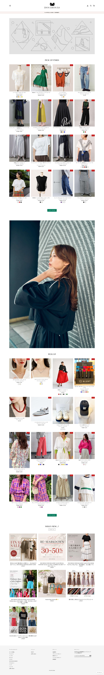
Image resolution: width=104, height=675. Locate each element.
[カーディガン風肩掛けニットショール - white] (81, 167)
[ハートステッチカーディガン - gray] (17, 96)
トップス (11, 655)
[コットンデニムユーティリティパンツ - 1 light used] (62, 202)
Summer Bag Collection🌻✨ (52, 599)
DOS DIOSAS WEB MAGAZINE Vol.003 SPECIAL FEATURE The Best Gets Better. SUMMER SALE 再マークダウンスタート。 (52, 565)
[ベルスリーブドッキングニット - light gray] (84, 507)
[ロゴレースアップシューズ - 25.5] (64, 429)
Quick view (41, 90)
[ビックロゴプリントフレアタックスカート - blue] (64, 132)
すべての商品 (11, 652)
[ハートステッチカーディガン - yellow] (21, 96)
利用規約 (54, 659)
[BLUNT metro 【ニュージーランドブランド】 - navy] (82, 392)
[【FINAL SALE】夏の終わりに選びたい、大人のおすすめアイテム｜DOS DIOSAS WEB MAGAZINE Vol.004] (23, 547)
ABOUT (32, 652)
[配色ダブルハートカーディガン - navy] (65, 464)
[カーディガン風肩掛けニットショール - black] (86, 167)
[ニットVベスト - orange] (63, 96)
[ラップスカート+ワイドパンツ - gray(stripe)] (85, 202)
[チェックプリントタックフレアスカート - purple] (42, 507)
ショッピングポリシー (57, 657)
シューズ (11, 666)
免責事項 (54, 652)
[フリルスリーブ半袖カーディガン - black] (21, 202)
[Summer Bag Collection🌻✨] (52, 583)
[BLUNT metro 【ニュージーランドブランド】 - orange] (87, 392)
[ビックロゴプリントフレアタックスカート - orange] (62, 132)
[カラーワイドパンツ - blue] (40, 464)
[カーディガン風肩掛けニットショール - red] (84, 167)
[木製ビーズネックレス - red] (85, 132)
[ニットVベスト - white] (62, 96)
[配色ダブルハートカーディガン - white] (60, 464)
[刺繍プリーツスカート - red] (58, 394)
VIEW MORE (52, 210)
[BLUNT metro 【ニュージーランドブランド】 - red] (86, 392)
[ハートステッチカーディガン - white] (20, 96)
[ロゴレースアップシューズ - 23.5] (61, 429)
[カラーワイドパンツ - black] (43, 464)
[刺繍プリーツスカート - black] (63, 394)
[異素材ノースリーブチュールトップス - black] (40, 202)
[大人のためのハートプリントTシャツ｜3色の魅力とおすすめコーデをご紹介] (23, 620)
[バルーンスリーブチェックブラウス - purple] (19, 507)
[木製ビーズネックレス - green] (83, 132)
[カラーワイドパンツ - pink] (42, 464)
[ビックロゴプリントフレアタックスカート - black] (61, 132)
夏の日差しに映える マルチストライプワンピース (81, 599)
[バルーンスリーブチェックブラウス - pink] (17, 507)
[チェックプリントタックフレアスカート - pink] (40, 507)
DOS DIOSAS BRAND (13, 661)
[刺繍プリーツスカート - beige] (62, 394)
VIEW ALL (52, 529)
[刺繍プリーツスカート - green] (66, 394)
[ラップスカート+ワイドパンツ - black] (83, 202)
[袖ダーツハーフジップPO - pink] (83, 464)
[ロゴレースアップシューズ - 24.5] (62, 429)
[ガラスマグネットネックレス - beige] (20, 384)
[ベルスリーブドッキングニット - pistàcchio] (86, 507)
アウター (11, 659)
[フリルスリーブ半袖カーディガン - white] (17, 202)
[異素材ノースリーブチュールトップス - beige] (42, 202)
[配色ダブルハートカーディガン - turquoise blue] (66, 464)
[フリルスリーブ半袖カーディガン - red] (19, 202)
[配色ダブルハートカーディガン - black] (58, 464)
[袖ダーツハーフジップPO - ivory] (85, 464)
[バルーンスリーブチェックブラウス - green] (21, 507)
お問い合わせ (11, 668)
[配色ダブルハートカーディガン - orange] (62, 464)
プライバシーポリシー (57, 653)
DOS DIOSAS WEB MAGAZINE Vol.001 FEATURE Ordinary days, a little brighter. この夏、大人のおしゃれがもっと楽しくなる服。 (23, 601)
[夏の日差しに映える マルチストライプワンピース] (81, 583)
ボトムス (11, 657)
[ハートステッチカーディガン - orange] (18, 96)
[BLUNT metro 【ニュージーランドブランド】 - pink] (84, 392)
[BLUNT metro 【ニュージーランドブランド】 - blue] (81, 392)
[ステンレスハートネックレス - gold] (40, 383)
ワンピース (11, 653)
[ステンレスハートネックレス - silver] (42, 383)
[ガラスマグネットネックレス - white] (18, 384)
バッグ (10, 664)
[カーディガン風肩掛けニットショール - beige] (87, 167)
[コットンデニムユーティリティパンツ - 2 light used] (64, 202)
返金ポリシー (55, 655)
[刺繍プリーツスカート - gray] (60, 394)
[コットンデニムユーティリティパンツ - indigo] (61, 202)
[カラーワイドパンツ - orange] (38, 464)
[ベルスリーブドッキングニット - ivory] (82, 507)
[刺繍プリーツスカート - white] (65, 394)
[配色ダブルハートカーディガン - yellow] (63, 464)
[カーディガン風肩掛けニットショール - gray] (82, 167)
